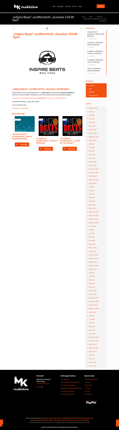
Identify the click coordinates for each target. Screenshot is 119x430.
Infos (90, 88)
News (91, 16)
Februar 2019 (93, 290)
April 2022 (92, 154)
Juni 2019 (92, 276)
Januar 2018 (92, 333)
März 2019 (92, 287)
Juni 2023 (92, 115)
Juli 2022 (91, 144)
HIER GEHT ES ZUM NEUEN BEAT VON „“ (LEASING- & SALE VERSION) (39, 98)
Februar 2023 (93, 126)
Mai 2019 (91, 280)
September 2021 (94, 179)
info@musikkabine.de (43, 383)
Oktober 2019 (93, 262)
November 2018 (93, 301)
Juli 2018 (91, 315)
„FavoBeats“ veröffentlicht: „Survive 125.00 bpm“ (95, 61)
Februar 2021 (93, 205)
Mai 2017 (91, 355)
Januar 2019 (92, 294)
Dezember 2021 (93, 169)
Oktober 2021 (93, 176)
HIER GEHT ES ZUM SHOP (20, 108)
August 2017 (92, 351)
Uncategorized (93, 95)
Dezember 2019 (93, 255)
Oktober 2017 (93, 344)
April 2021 (92, 197)
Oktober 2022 (93, 133)
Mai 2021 (91, 194)
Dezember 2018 (93, 298)
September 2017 (94, 348)
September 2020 (94, 222)
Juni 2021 (92, 190)
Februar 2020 (93, 247)
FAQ (87, 420)
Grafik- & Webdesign (69, 385)
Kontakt (89, 394)
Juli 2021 (91, 187)
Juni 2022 (92, 147)
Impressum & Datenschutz (53, 418)
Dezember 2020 (93, 212)
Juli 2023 (91, 111)
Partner (88, 388)
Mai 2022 (91, 151)
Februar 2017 (93, 362)
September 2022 (94, 137)
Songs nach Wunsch (68, 391)
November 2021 (93, 172)
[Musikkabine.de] (26, 6)
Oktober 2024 (93, 108)
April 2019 (92, 283)
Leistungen (66, 379)
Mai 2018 (91, 323)
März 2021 (92, 201)
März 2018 (92, 330)
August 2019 (92, 269)
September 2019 (94, 265)
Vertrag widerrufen (92, 379)
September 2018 (94, 308)
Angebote (100, 16)
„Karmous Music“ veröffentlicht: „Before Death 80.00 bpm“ (22, 136)
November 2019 (93, 258)
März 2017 (92, 358)
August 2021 (92, 183)
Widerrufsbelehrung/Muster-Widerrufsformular (45, 420)
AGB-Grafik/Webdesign (79, 418)
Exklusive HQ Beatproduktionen (72, 388)
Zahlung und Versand (68, 420)
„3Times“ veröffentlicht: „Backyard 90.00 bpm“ (94, 69)
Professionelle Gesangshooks (71, 382)
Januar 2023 (92, 129)
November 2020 (93, 215)
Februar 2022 (93, 162)
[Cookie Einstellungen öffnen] (4, 428)
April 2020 (92, 240)
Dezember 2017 (93, 337)
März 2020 (92, 244)
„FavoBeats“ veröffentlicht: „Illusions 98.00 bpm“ (46, 140)
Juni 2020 (92, 233)
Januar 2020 (92, 251)
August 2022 (92, 140)
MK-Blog (91, 92)
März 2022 (92, 158)
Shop (87, 382)
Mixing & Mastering (68, 394)
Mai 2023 (91, 119)
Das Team (89, 385)
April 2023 (92, 122)
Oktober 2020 (93, 219)
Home (83, 16)
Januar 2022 (92, 165)
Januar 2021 (92, 208)
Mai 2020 (91, 237)
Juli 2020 (91, 230)
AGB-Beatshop (66, 418)
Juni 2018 (92, 319)
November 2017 (93, 341)
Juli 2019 (91, 273)
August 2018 (92, 312)
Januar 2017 (92, 366)
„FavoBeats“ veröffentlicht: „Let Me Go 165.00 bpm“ (70, 140)
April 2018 (92, 326)
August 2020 (92, 226)
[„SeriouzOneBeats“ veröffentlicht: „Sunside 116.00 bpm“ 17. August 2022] (117, 423)
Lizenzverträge (80, 420)
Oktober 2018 (93, 305)
